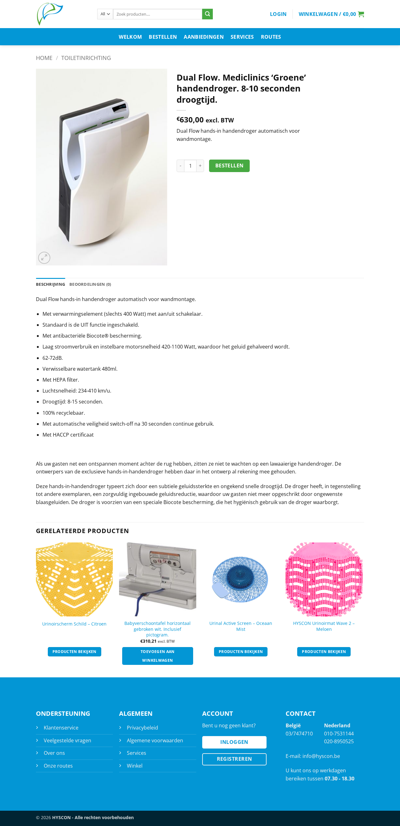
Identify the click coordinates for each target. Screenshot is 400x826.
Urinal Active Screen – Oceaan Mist (240, 626)
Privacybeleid (142, 727)
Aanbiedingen (204, 36)
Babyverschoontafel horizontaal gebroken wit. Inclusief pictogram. (157, 629)
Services (242, 36)
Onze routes (58, 765)
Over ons (54, 752)
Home (44, 58)
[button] (278, 14)
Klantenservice (61, 727)
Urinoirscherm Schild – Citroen (74, 624)
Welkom (130, 36)
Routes (271, 36)
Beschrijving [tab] (50, 284)
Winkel (134, 765)
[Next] (362, 609)
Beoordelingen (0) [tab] (90, 284)
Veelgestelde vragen (67, 740)
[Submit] (207, 14)
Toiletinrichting (86, 58)
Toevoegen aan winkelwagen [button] (158, 656)
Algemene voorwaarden (155, 740)
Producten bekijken (74, 651)
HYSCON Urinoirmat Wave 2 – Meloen (324, 626)
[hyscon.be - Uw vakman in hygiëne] (62, 14)
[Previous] (36, 609)
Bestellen (163, 36)
